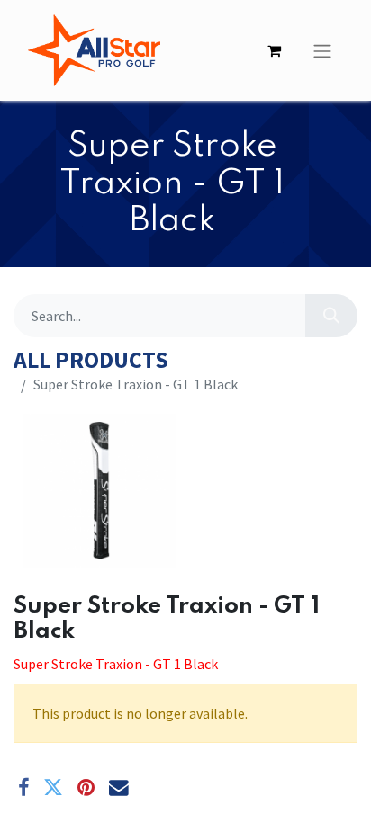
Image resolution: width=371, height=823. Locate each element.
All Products (91, 360)
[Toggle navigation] (322, 50)
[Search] (331, 315)
